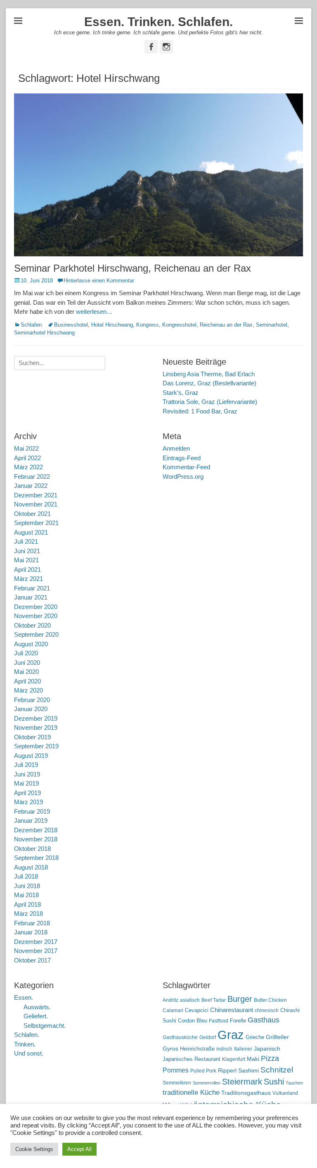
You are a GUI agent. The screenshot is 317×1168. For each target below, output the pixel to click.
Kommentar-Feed (186, 467)
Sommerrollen (206, 1082)
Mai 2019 (26, 783)
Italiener (243, 1049)
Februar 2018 (32, 923)
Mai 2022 (26, 448)
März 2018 (28, 913)
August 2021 (31, 532)
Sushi (274, 1081)
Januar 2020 (30, 708)
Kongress (147, 325)
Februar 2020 (32, 699)
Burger (239, 998)
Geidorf (207, 1037)
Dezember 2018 (35, 830)
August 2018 (31, 867)
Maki (253, 1059)
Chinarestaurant (231, 1009)
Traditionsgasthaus (246, 1092)
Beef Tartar (213, 1000)
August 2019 (31, 755)
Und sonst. (28, 1053)
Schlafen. (32, 325)
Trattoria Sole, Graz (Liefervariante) (210, 401)
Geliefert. (36, 1016)
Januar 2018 (30, 932)
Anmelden (176, 448)
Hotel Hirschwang (112, 325)
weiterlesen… (94, 311)
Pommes (176, 1070)
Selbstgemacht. (45, 1025)
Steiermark (242, 1081)
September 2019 (36, 746)
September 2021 (36, 522)
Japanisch (267, 1049)
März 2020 (28, 690)
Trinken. (24, 1044)
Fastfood (218, 1021)
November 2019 (35, 727)
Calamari (173, 1010)
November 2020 (35, 615)
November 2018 (35, 839)
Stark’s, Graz (181, 392)
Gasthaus (263, 1020)
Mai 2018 (26, 894)
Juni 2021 (27, 550)
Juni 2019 (27, 774)
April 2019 (27, 792)
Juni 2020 (27, 662)
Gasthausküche (180, 1037)
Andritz (170, 1000)
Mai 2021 (26, 560)
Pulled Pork (203, 1071)
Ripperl (227, 1071)
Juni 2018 (27, 885)
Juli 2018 (26, 876)
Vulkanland (285, 1093)
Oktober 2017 (32, 960)
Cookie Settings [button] (34, 1149)
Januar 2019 (30, 820)
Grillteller (277, 1037)
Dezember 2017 (35, 941)
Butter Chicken (270, 1000)
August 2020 (31, 643)
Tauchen (294, 1082)
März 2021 (28, 578)
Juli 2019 (26, 764)
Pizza (270, 1058)
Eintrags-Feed (182, 457)
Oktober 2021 (32, 513)
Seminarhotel (271, 325)
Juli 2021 (26, 541)
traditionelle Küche (191, 1092)
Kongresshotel (179, 325)
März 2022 (28, 467)
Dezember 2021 (35, 495)
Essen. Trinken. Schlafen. (158, 22)
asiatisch (190, 1000)
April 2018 (27, 904)
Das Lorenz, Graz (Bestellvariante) (209, 383)
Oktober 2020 (32, 625)
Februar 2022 (32, 476)
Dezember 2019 (35, 718)
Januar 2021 (30, 597)
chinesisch (267, 1010)
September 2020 (36, 634)
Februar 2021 (32, 588)
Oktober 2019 (32, 736)
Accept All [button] (79, 1149)
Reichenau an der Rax (226, 325)
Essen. (23, 997)
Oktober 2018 (32, 848)
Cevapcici (196, 1010)
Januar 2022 (30, 485)
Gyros (170, 1049)
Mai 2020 (26, 671)
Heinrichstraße (197, 1049)
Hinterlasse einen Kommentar (99, 280)
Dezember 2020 (35, 606)
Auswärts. (37, 1006)
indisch (224, 1049)
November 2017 (35, 950)
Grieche (255, 1037)
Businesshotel (71, 325)
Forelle (238, 1021)
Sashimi (248, 1071)
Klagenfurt (233, 1059)
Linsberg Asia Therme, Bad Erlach (209, 373)
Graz (231, 1034)
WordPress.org (183, 476)
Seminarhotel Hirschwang (44, 333)
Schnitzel (276, 1069)
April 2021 (27, 569)
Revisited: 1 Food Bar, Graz (200, 411)
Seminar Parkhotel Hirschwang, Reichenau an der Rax (132, 268)
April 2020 (27, 681)
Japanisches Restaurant (191, 1059)
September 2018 (36, 857)
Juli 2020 (26, 653)
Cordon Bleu (192, 1021)
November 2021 (35, 504)
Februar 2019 (32, 811)
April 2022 (27, 457)
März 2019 (28, 801)
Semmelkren (177, 1083)
